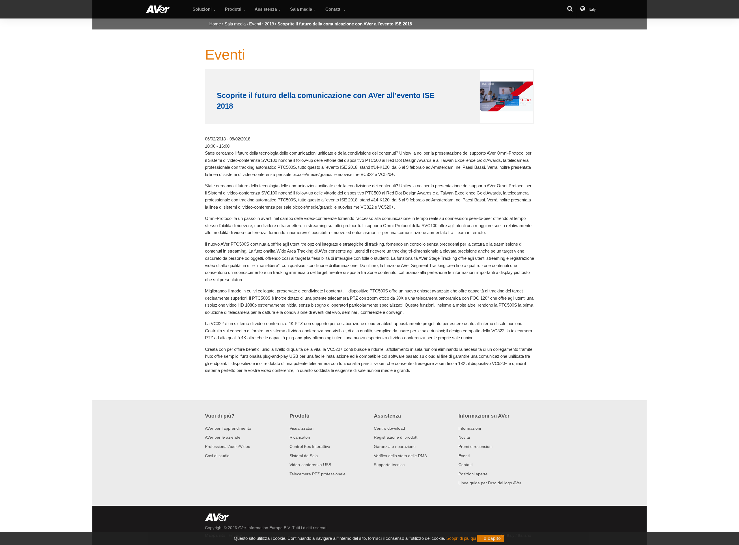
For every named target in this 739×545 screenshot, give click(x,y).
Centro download (389, 428)
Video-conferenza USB (310, 464)
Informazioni (469, 428)
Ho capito (490, 538)
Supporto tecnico (389, 464)
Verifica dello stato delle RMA (400, 455)
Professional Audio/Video (227, 446)
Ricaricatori (300, 437)
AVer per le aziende (222, 437)
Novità (464, 437)
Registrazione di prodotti (396, 437)
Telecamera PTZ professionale (318, 474)
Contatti (465, 464)
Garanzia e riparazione (395, 446)
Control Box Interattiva (310, 446)
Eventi (464, 455)
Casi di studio (217, 455)
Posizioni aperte (473, 474)
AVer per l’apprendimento (228, 428)
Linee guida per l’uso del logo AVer (489, 483)
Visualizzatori (301, 428)
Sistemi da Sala (304, 455)
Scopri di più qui (461, 538)
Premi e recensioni (475, 446)
